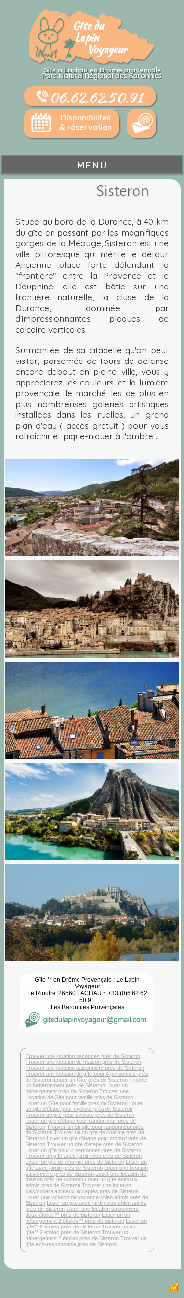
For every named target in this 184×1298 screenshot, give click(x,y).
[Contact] (141, 123)
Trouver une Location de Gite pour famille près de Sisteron (79, 1094)
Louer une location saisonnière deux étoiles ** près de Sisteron (82, 1212)
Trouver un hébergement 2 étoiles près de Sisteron (77, 1235)
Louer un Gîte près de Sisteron (91, 1079)
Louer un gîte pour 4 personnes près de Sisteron (83, 1150)
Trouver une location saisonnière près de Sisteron (85, 1068)
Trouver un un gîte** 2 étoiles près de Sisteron (80, 1229)
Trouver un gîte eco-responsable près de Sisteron (86, 1241)
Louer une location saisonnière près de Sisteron (87, 1171)
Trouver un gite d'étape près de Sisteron (94, 1144)
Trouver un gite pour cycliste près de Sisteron (80, 1115)
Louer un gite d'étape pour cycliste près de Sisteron (84, 1106)
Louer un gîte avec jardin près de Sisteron (86, 1165)
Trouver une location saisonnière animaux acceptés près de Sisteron (82, 1188)
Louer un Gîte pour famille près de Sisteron (77, 1103)
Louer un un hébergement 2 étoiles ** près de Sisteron (78, 1218)
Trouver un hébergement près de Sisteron (87, 1082)
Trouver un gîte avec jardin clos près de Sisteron (84, 1156)
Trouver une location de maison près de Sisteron (83, 1062)
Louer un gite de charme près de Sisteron (75, 1162)
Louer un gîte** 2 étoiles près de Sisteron (86, 1223)
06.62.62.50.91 (96, 97)
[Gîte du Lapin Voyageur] (92, 62)
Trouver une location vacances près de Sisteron (83, 1056)
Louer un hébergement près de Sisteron (77, 1088)
